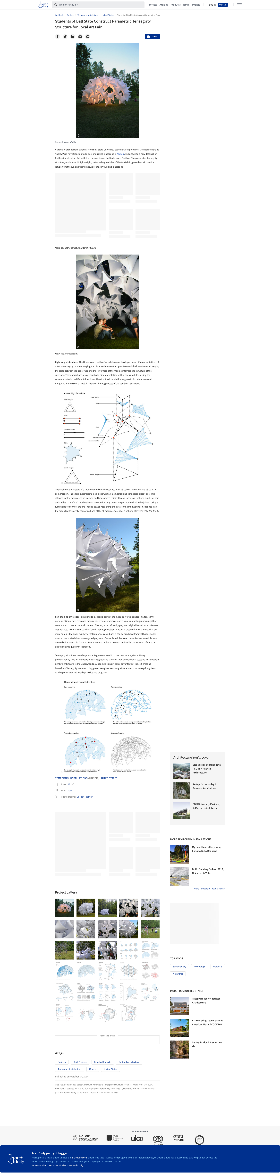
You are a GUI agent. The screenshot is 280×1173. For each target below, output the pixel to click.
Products (175, 5)
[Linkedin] (72, 36)
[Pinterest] (87, 36)
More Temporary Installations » (209, 888)
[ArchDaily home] (43, 4)
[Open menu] (239, 4)
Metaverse (178, 974)
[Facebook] (57, 36)
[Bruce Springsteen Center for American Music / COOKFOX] (179, 1028)
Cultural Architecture (129, 1062)
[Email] (80, 36)
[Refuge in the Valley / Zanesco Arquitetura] (181, 790)
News (186, 5)
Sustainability (179, 966)
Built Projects (80, 1062)
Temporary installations (69, 1069)
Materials (217, 966)
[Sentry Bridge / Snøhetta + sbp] (179, 1050)
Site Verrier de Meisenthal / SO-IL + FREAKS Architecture (207, 768)
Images (196, 5)
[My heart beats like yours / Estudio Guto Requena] (179, 854)
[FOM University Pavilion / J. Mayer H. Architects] (181, 810)
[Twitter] (65, 36)
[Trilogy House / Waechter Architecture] (179, 1006)
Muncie (120, 154)
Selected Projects (102, 1062)
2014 (70, 790)
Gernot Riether (84, 797)
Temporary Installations (71, 778)
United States (108, 778)
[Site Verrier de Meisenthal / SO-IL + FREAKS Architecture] (181, 771)
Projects (152, 5)
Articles (164, 5)
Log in (212, 5)
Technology (199, 966)
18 (69, 784)
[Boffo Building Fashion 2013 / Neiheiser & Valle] (179, 876)
